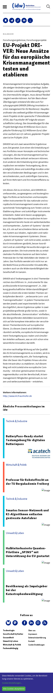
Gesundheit (8, 637)
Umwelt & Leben (10, 641)
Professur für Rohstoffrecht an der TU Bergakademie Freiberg (27, 482)
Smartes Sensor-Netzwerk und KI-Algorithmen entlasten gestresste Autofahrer (27, 514)
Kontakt (31, 641)
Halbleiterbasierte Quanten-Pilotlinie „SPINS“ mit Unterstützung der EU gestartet (27, 552)
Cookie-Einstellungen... (12, 683)
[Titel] (5, 20)
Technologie (9, 630)
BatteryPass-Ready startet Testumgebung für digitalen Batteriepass (25, 440)
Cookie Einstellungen (36, 644)
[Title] (17, 20)
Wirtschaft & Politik (12, 644)
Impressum (32, 634)
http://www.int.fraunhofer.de (17, 395)
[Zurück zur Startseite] (26, 6)
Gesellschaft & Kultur (13, 634)
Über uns (31, 630)
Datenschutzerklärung (37, 637)
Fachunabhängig (10, 648)
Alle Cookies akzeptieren (14, 688)
